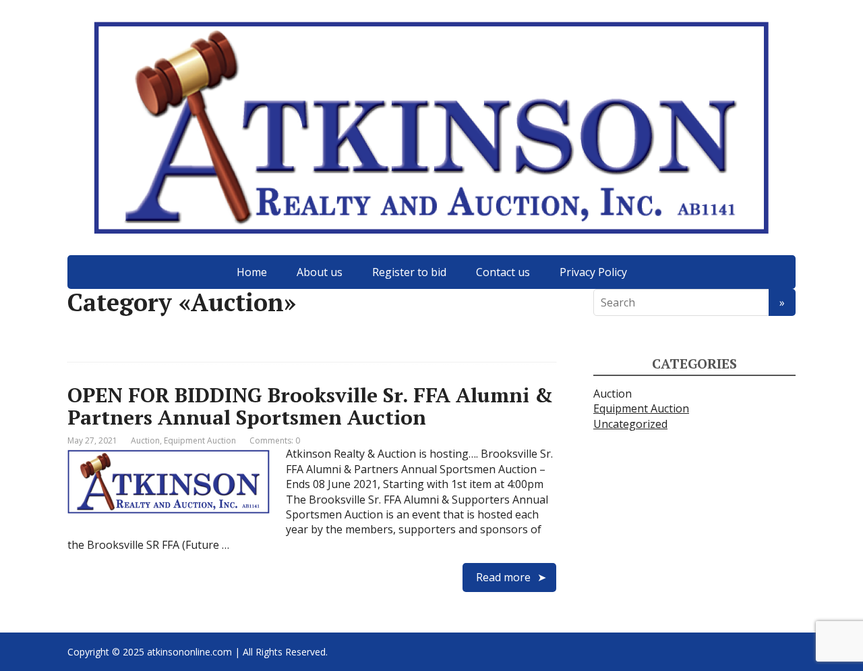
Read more (503, 577)
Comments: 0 (274, 440)
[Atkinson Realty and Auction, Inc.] (431, 127)
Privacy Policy (593, 272)
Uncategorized (630, 424)
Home (252, 272)
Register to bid (409, 272)
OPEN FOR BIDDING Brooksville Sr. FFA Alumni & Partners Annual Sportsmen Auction (310, 406)
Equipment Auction (200, 440)
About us (320, 272)
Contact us (503, 272)
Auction (145, 440)
